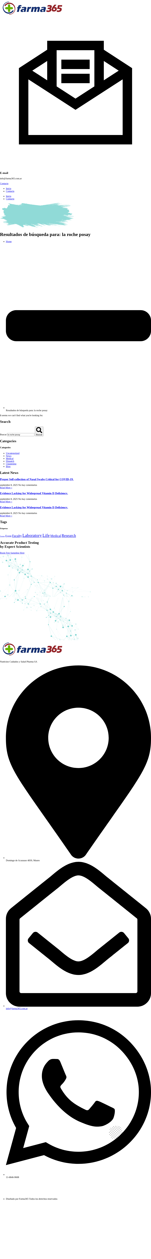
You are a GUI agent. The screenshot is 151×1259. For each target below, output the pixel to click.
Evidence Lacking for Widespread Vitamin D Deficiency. (34, 493)
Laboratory (32, 535)
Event (8, 535)
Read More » (6, 487)
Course (2, 536)
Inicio (8, 188)
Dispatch (10, 461)
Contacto (10, 191)
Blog (8, 466)
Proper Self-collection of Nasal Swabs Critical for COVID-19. (37, 479)
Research (69, 535)
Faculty (17, 535)
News (8, 456)
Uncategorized (12, 453)
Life (46, 535)
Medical (9, 458)
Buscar (3, 434)
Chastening (11, 464)
